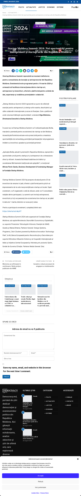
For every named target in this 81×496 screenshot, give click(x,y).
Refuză (40, 481)
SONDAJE (69, 397)
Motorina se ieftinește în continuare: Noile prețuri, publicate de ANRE (12, 266)
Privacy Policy (44, 493)
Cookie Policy (35, 493)
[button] (78, 459)
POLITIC (21, 7)
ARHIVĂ (68, 405)
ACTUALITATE (31, 7)
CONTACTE (69, 401)
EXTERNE (60, 7)
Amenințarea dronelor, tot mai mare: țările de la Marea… (30, 421)
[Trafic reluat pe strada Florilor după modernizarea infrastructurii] (28, 289)
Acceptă (40, 476)
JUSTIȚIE (41, 7)
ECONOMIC (51, 7)
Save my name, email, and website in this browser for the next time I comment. (27, 369)
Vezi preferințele (40, 487)
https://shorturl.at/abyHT (12, 211)
